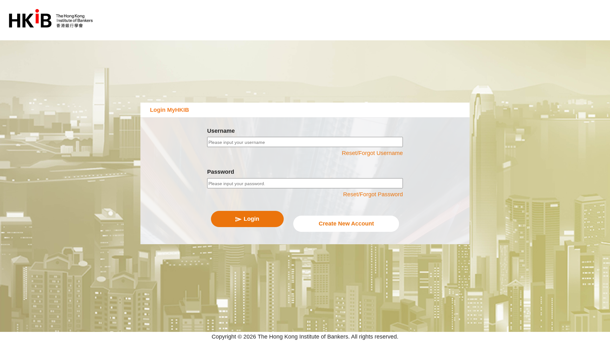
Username (221, 131)
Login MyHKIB (169, 110)
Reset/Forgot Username (372, 153)
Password (220, 172)
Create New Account (346, 223)
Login (251, 219)
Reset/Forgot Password (373, 194)
